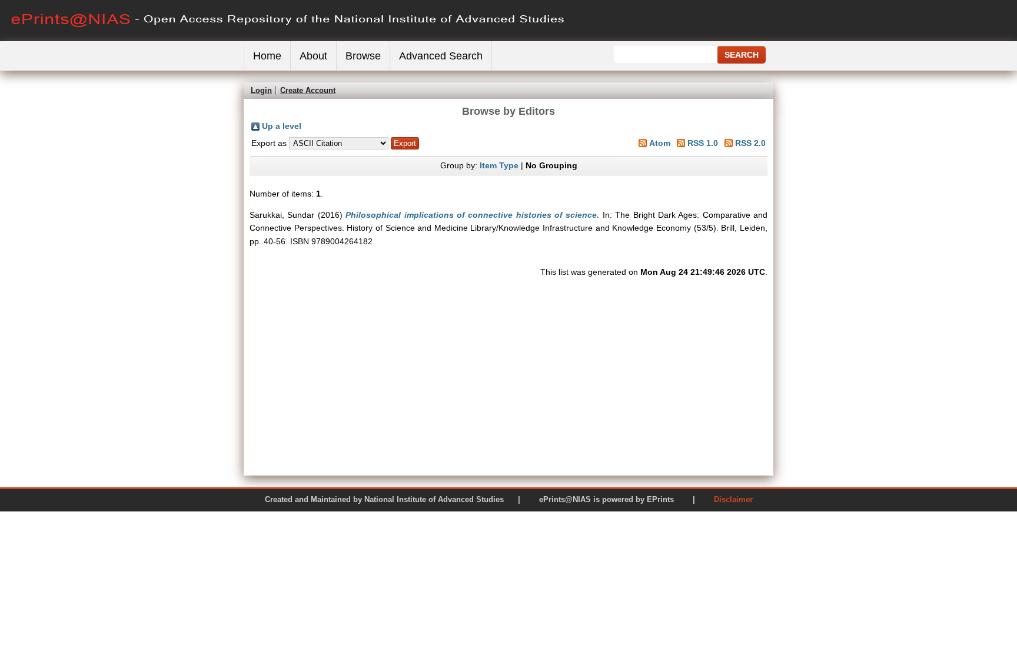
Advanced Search (441, 56)
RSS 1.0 (702, 143)
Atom (659, 143)
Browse (363, 56)
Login (261, 90)
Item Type (499, 165)
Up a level (281, 126)
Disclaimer (733, 499)
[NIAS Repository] (288, 38)
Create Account (307, 90)
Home (267, 56)
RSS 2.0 (750, 143)
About (313, 56)
